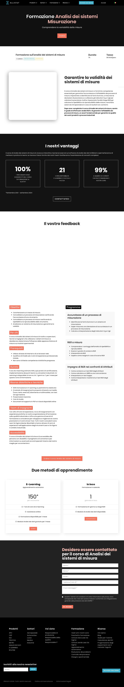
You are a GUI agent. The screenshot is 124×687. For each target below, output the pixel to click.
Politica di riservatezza (44, 681)
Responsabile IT (51, 642)
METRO (11, 643)
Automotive (32, 635)
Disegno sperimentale (80, 657)
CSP (10, 635)
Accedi (103, 3)
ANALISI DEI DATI (15, 645)
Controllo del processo (80, 654)
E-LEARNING (13, 648)
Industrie (30, 643)
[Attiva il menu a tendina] (36, 3)
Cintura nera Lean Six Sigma (79, 639)
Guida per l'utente (105, 638)
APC (10, 633)
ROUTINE (12, 650)
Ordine (62, 36)
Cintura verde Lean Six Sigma (80, 643)
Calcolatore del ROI (105, 640)
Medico (30, 640)
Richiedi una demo (86, 3)
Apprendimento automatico (77, 648)
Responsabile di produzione (51, 634)
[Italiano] (115, 2)
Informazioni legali (63, 681)
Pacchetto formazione (80, 635)
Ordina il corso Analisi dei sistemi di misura (62, 458)
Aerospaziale (32, 633)
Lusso (29, 638)
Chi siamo (102, 633)
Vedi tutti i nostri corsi (80, 633)
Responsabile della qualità (52, 638)
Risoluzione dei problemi (81, 652)
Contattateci (62, 199)
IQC (10, 638)
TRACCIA (12, 640)
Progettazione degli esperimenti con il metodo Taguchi (105, 645)
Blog (99, 635)
